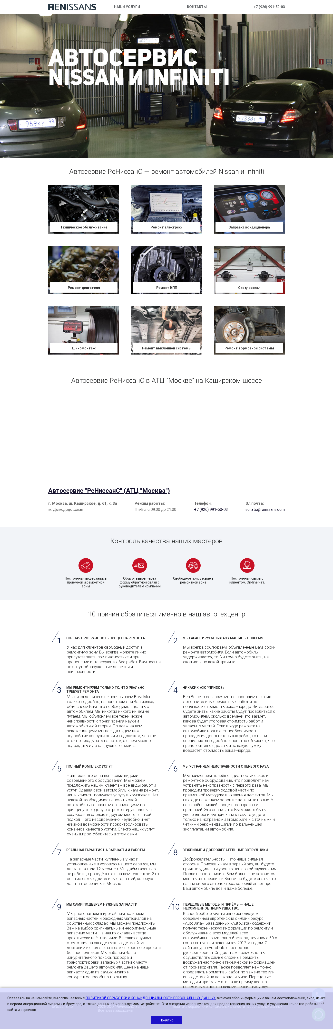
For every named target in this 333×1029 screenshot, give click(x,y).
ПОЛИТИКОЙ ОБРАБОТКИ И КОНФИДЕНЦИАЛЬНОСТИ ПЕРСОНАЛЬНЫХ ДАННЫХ (151, 998)
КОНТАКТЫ (197, 7)
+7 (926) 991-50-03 (269, 7)
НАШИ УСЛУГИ (127, 7)
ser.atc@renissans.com (265, 509)
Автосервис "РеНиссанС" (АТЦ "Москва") (109, 490)
